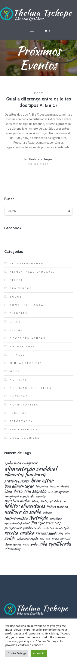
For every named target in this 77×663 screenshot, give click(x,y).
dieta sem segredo (29, 491)
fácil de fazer (58, 501)
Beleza (16, 280)
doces (50, 492)
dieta (8, 491)
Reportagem (21, 421)
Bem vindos (21, 288)
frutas (44, 501)
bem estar (42, 480)
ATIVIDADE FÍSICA (16, 481)
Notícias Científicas (31, 387)
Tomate (25, 545)
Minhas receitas (26, 363)
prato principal (12, 528)
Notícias (18, 379)
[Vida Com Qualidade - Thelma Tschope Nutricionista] (38, 14)
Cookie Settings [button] (17, 653)
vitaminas (12, 549)
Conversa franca (27, 304)
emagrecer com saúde (19, 496)
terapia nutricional (61, 539)
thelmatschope (40, 159)
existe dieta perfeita (17, 501)
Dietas (16, 329)
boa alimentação (19, 486)
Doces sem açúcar (28, 338)
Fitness (17, 354)
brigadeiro (54, 486)
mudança (47, 512)
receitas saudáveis (49, 533)
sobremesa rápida (27, 538)
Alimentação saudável (32, 271)
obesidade (55, 518)
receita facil (48, 528)
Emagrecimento (25, 346)
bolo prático (42, 486)
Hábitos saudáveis (57, 506)
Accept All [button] (38, 653)
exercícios (40, 496)
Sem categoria (24, 429)
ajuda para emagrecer (20, 463)
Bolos (16, 296)
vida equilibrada (55, 543)
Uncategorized (25, 437)
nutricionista (16, 518)
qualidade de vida (32, 528)
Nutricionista (24, 404)
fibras (35, 501)
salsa (67, 533)
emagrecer (61, 491)
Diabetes (18, 313)
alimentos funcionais (25, 474)
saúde (9, 538)
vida (34, 544)
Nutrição (19, 396)
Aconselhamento (27, 263)
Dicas (15, 321)
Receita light (62, 528)
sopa (42, 539)
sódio (48, 539)
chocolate (64, 486)
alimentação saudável (30, 468)
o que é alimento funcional (16, 523)
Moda (15, 371)
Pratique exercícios (45, 523)
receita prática (19, 532)
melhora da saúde (22, 511)
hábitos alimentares (24, 505)
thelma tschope (12, 544)
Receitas (18, 412)
